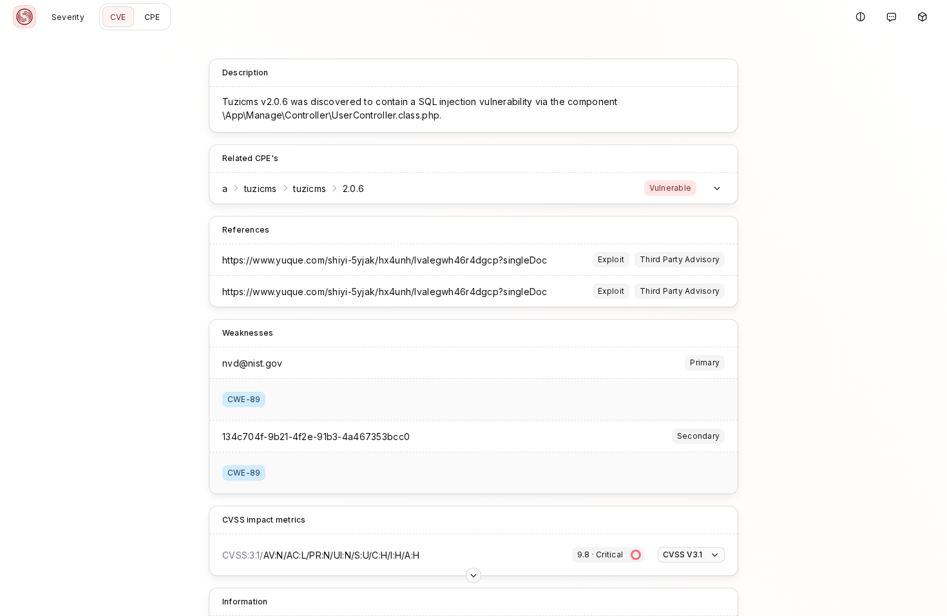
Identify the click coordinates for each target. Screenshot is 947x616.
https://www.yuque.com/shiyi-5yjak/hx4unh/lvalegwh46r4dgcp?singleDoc (385, 260)
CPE (152, 17)
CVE (118, 17)
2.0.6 (353, 188)
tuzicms (260, 188)
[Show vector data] (473, 575)
